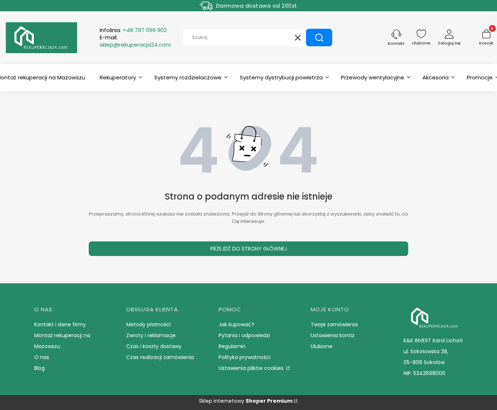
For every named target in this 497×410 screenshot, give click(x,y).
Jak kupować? (236, 324)
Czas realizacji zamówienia (160, 357)
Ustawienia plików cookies (252, 368)
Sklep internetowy (246, 401)
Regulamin (232, 346)
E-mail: (135, 41)
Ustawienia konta (332, 335)
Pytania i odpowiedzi (244, 335)
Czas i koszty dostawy (154, 346)
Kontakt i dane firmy (60, 324)
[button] (319, 37)
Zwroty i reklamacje (151, 335)
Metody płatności (148, 324)
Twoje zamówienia (334, 324)
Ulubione (322, 346)
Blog (39, 368)
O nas (41, 357)
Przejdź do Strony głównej (248, 248)
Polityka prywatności (244, 357)
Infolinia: (133, 30)
